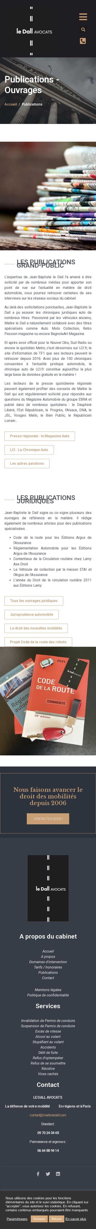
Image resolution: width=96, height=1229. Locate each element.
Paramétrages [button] (17, 1219)
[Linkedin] (58, 1174)
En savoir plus (75, 1219)
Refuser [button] (57, 1219)
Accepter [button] (39, 1219)
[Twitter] (48, 1174)
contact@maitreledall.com (48, 1115)
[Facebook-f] (37, 1174)
